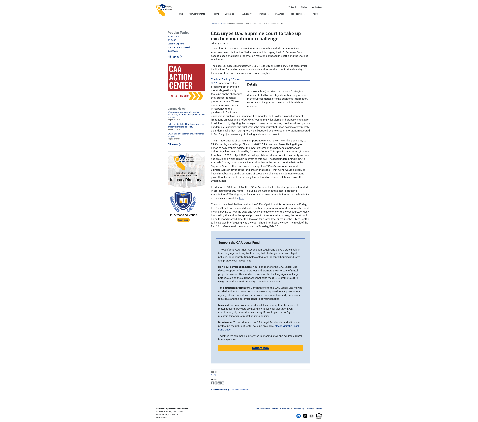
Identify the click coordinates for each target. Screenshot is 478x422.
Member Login (317, 7)
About (315, 14)
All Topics (173, 56)
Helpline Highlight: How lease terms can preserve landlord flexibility (186, 125)
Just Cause (173, 51)
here (241, 198)
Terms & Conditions (281, 408)
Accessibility (298, 408)
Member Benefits (197, 14)
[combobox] (229, 7)
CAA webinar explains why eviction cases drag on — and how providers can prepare (186, 114)
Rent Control (173, 36)
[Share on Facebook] (212, 383)
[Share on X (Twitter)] (216, 383)
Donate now (260, 348)
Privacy (309, 408)
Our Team (265, 408)
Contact (318, 408)
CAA (212, 23)
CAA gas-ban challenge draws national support (186, 135)
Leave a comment (240, 389)
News (180, 14)
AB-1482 (172, 40)
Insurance (264, 14)
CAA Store (279, 14)
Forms (216, 14)
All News (173, 144)
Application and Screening (180, 47)
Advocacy (246, 14)
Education (229, 14)
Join (257, 408)
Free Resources (297, 14)
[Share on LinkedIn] (219, 383)
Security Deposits (176, 43)
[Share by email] (222, 383)
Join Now (304, 7)
